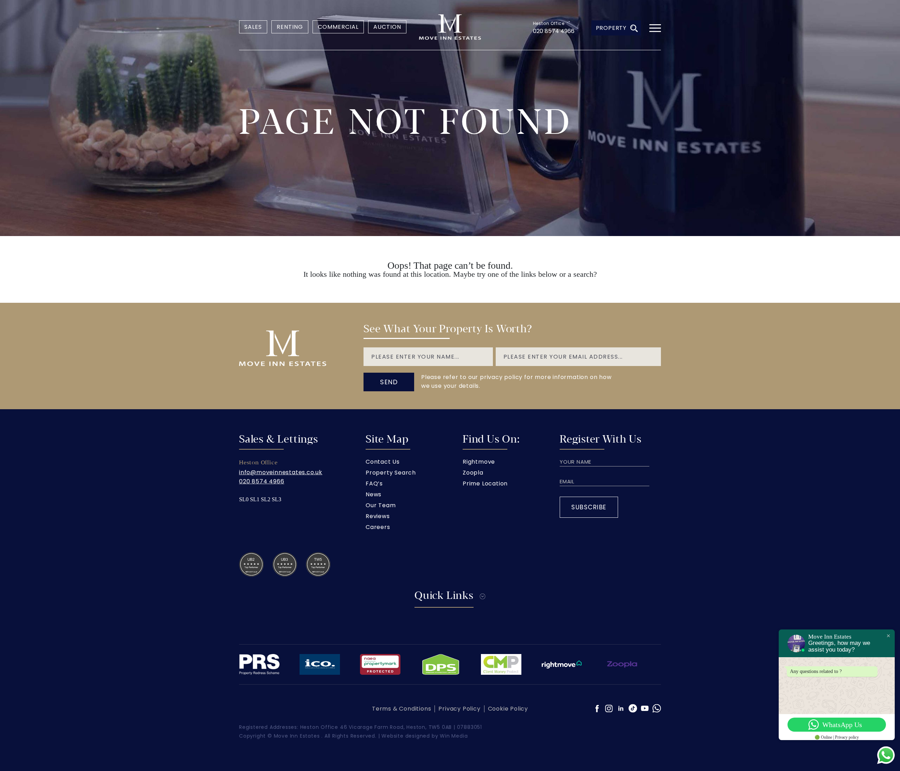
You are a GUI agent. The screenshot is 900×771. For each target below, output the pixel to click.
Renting (290, 27)
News (373, 494)
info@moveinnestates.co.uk (280, 472)
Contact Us (383, 462)
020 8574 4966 (553, 31)
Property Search (391, 473)
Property (611, 28)
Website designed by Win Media (424, 735)
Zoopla (473, 473)
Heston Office (549, 23)
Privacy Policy (459, 709)
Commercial (338, 27)
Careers (378, 527)
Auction (387, 27)
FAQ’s (374, 483)
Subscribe (588, 507)
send (389, 382)
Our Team (381, 505)
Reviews (378, 516)
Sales (253, 27)
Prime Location (485, 483)
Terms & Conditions (401, 709)
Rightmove (479, 462)
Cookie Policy (508, 709)
